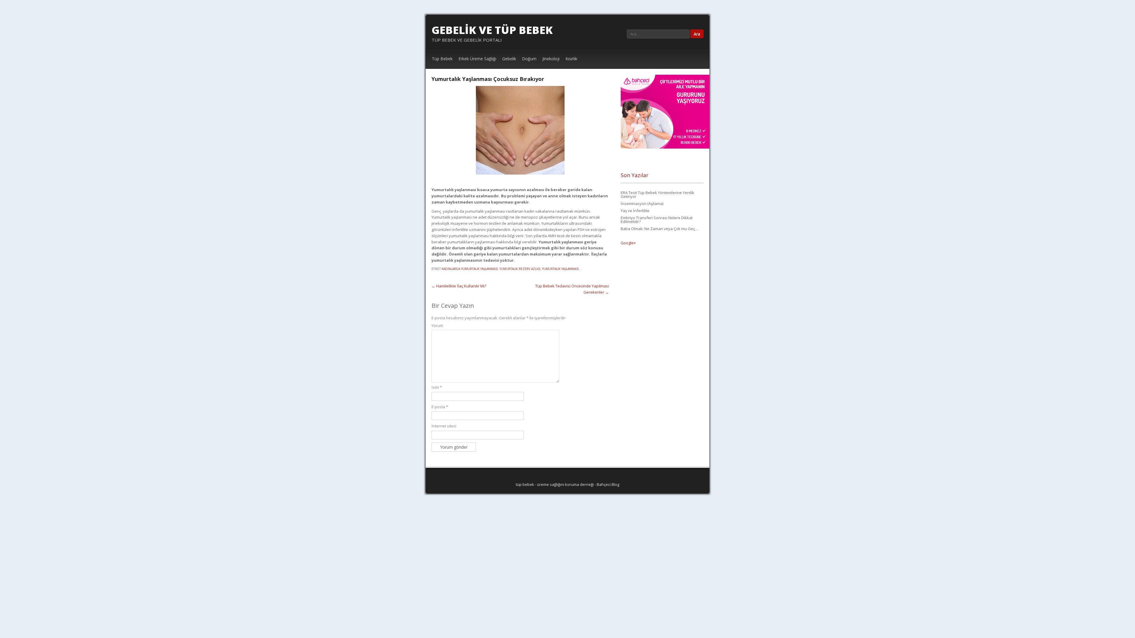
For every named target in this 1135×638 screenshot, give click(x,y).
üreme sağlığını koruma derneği (565, 484)
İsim (437, 387)
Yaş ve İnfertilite (635, 210)
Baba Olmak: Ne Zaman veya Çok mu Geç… (659, 228)
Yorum (437, 325)
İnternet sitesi (444, 426)
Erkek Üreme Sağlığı (477, 58)
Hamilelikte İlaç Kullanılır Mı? (459, 286)
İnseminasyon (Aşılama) (642, 203)
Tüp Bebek (442, 58)
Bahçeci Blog (608, 484)
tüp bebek (525, 484)
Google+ (628, 242)
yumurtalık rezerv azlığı (520, 269)
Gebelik (509, 58)
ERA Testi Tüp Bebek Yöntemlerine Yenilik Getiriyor (657, 194)
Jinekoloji (551, 58)
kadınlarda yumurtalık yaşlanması (470, 269)
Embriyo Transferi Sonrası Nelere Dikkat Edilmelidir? (657, 219)
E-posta (440, 406)
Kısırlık (571, 58)
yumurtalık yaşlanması (560, 269)
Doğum (529, 58)
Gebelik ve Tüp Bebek (492, 30)
